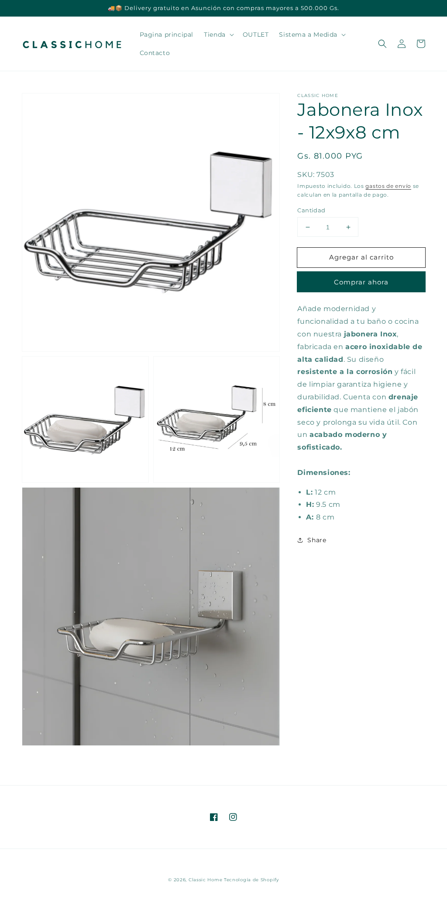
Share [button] (316, 540)
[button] (382, 43)
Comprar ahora (361, 282)
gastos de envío (388, 186)
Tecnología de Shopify (251, 880)
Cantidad (311, 210)
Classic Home (205, 880)
